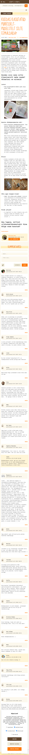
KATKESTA (17, 265)
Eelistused (20, 731)
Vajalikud (10, 727)
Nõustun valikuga (14, 744)
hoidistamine (4, 231)
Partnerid (15, 734)
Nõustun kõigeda (14, 749)
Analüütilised (19, 727)
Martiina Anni (12, 37)
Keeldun (14, 739)
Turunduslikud (11, 731)
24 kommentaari (24, 37)
